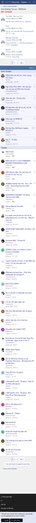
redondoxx (9, 406)
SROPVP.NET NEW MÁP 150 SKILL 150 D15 (20, 230)
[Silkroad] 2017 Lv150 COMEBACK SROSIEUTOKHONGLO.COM (18, 161)
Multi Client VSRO (12, 283)
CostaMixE (9, 254)
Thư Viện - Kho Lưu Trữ (14, 16)
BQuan (8, 313)
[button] (17, 501)
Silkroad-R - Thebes (13, 413)
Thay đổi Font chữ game (14, 372)
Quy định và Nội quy (7, 508)
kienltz (8, 177)
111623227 (9, 222)
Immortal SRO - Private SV (15, 240)
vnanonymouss (10, 277)
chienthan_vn (10, 208)
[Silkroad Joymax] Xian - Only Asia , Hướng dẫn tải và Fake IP (19, 273)
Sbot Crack (10, 151)
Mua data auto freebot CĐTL (16, 329)
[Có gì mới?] (30, 2)
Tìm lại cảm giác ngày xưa (15, 302)
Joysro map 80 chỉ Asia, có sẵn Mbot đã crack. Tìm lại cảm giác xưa (20, 262)
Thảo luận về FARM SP (14, 119)
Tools (7, 26)
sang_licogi (15, 57)
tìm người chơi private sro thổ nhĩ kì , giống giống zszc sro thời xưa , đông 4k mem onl (20, 217)
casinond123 (10, 154)
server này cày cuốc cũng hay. (17, 320)
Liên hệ (3, 504)
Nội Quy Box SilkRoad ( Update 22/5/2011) (17, 129)
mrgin (13, 33)
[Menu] (2, 2)
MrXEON (8, 188)
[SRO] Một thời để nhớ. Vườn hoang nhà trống (18, 76)
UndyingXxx (9, 304)
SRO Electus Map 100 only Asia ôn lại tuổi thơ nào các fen (18, 173)
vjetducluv (28, 21)
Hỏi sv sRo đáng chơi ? (14, 404)
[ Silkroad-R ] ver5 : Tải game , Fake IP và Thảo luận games (20, 382)
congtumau (9, 265)
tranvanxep (9, 286)
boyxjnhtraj (9, 352)
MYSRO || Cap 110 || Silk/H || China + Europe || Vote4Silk (19, 250)
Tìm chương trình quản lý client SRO (19, 440)
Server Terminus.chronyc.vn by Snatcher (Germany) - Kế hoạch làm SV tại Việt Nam (20, 360)
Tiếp (21, 63)
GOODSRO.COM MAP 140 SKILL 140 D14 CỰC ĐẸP (18, 196)
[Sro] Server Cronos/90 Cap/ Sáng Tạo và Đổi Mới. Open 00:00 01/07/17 (19, 339)
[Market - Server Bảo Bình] (14, 55)
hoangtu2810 (10, 452)
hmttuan (8, 443)
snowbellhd (14, 45)
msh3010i (9, 322)
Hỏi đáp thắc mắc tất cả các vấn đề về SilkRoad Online (18, 108)
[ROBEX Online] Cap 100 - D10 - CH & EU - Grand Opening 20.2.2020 (19, 184)
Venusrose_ (9, 242)
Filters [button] (31, 68)
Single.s (8, 386)
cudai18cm (9, 165)
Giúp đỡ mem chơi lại (12, 21)
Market (8, 49)
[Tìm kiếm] (34, 2)
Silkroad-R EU (11, 422)
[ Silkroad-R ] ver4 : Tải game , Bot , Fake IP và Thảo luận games (18, 393)
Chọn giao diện (7, 497)
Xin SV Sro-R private (13, 449)
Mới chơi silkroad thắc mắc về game (19, 311)
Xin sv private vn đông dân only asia (19, 292)
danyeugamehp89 (11, 433)
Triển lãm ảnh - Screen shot (15, 98)
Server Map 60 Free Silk (14, 206)
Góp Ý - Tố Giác (11, 139)
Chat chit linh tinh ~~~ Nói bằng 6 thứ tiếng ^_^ (20, 43)
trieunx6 (8, 295)
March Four (9, 100)
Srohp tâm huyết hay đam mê (16, 431)
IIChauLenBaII (10, 121)
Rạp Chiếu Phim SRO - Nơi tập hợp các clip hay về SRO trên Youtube (18, 87)
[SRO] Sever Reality (13, 349)
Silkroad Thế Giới (12, 38)
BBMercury (9, 331)
